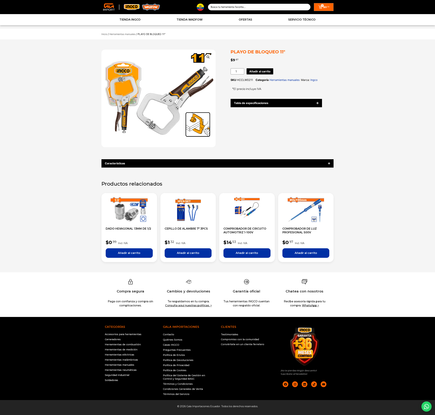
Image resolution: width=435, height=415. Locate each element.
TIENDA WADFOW (190, 19)
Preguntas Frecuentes (177, 349)
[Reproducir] (246, 357)
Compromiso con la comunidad (240, 339)
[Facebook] (285, 384)
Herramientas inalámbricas (121, 359)
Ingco (314, 80)
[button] (208, 57)
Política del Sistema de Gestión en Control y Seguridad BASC (184, 377)
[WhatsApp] (426, 406)
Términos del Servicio (176, 394)
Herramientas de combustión (123, 344)
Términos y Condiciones (178, 383)
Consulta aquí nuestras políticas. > (188, 305)
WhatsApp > (310, 305)
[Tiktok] (314, 384)
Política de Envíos (174, 355)
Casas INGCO (171, 344)
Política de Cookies (174, 370)
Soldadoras (111, 380)
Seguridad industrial (117, 375)
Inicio (104, 34)
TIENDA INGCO (130, 19)
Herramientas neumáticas (121, 369)
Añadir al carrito (260, 71)
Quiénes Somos (172, 339)
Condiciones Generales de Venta (183, 389)
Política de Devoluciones (178, 360)
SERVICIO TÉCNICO (302, 19)
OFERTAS (245, 19)
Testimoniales (229, 334)
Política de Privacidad (176, 365)
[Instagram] (295, 384)
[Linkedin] (304, 384)
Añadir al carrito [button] (129, 253)
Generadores (113, 339)
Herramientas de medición (121, 349)
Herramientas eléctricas (119, 354)
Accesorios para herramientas (123, 334)
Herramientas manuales (122, 34)
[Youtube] (323, 384)
